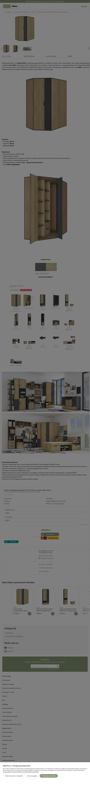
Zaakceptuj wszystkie (49, 776)
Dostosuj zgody (32, 776)
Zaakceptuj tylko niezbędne (14, 776)
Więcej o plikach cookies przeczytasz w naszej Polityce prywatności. (21, 772)
